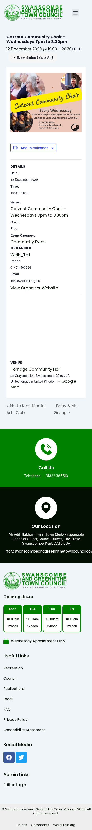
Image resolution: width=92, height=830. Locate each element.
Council (9, 678)
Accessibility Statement (24, 729)
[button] (75, 12)
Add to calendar (34, 148)
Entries (22, 825)
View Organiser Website (34, 288)
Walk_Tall (20, 255)
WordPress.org (64, 825)
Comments (40, 825)
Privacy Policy (15, 719)
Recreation (13, 668)
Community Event (28, 242)
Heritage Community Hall (35, 369)
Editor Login (14, 784)
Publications (14, 688)
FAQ (7, 709)
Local (8, 699)
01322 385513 (57, 475)
